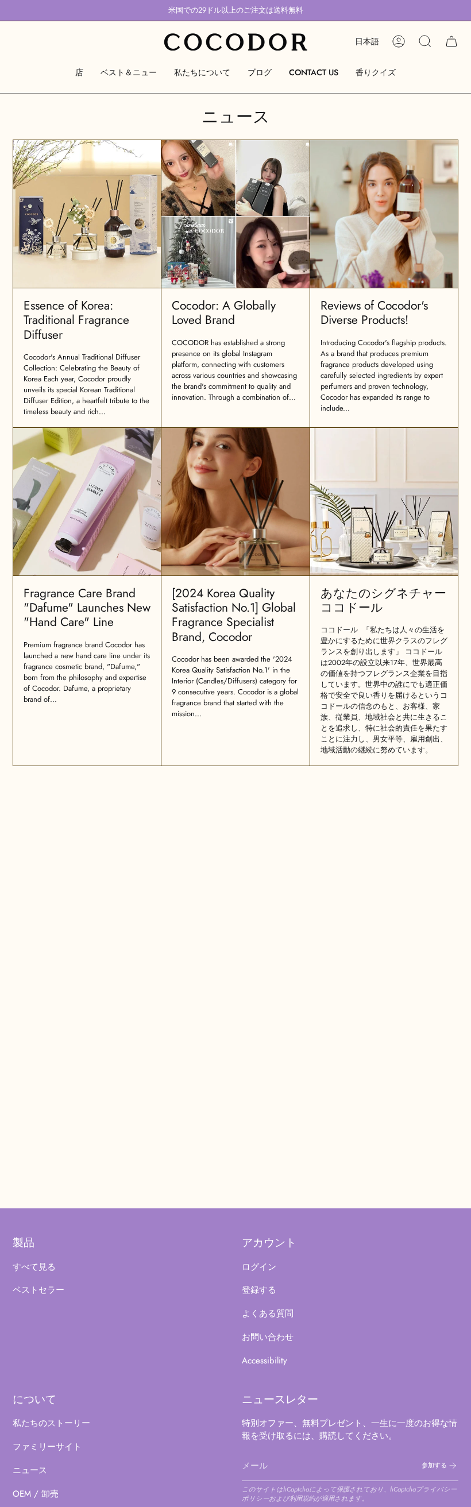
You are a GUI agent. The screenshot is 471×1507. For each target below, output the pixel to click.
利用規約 (302, 1498)
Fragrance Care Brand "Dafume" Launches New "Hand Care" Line (87, 608)
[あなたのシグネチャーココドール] (384, 501)
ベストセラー (38, 1290)
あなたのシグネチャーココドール (383, 600)
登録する (259, 1290)
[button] (79, 72)
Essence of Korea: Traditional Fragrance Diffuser (76, 320)
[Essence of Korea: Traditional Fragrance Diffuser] (87, 214)
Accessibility (264, 1360)
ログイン (259, 1267)
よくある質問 (268, 1313)
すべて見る (34, 1267)
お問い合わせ (268, 1337)
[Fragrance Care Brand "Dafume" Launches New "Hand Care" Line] (87, 501)
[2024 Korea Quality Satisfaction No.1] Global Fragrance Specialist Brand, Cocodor (234, 615)
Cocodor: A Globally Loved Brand (224, 313)
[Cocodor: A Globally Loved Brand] (235, 214)
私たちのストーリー (51, 1423)
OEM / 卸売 (36, 1493)
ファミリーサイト (47, 1446)
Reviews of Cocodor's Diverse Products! (374, 313)
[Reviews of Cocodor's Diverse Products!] (384, 214)
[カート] (451, 41)
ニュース (30, 1470)
